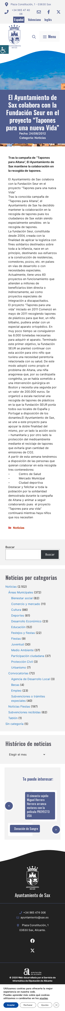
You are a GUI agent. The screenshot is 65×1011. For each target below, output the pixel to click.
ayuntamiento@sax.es (35, 917)
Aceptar (11, 1005)
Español (18, 20)
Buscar (10, 547)
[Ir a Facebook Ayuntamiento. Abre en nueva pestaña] (48, 12)
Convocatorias (18, 673)
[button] (34, 36)
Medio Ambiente (22, 650)
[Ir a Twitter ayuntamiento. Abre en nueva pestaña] (58, 12)
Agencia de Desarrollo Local (30, 679)
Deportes (17, 615)
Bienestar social (22, 598)
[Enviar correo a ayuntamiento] (39, 12)
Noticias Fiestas (19, 706)
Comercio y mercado (25, 604)
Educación (18, 627)
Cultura (16, 609)
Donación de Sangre (26, 828)
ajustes (44, 998)
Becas (15, 685)
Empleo (16, 690)
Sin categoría (14, 724)
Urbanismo (18, 667)
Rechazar (27, 1005)
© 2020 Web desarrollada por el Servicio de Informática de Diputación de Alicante (32, 979)
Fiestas (16, 638)
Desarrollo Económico (26, 621)
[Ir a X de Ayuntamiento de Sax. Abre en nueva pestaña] (32, 950)
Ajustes (45, 1005)
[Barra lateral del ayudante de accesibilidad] (4, 49)
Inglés (48, 20)
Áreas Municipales (20, 592)
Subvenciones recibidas (24, 712)
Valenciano (34, 20)
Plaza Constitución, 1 (35, 925)
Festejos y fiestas (23, 633)
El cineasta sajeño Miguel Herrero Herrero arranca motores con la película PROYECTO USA (38, 805)
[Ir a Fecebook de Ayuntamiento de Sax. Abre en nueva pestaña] (32, 941)
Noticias (40, 138)
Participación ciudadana (27, 656)
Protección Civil (22, 661)
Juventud (17, 644)
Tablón (13, 718)
